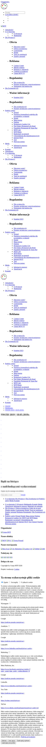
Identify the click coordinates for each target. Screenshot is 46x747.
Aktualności (9, 30)
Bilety (7, 514)
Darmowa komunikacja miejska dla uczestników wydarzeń (26, 115)
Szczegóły (14, 582)
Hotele (16, 52)
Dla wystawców (19, 82)
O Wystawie (18, 34)
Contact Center (19, 66)
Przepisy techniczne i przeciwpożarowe (27, 84)
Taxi (15, 140)
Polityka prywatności (28, 737)
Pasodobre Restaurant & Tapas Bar (25, 128)
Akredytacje (18, 147)
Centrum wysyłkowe (21, 71)
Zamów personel (19, 56)
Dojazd (16, 112)
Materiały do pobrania (35, 506)
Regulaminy (27, 512)
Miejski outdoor (19, 67)
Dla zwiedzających (20, 107)
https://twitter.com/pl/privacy (10, 700)
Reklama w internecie (21, 69)
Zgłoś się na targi (35, 508)
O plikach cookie (27, 582)
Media (7, 144)
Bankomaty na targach (21, 134)
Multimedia (17, 36)
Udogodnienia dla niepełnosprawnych (26, 136)
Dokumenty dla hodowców (23, 86)
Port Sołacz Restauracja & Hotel (25, 126)
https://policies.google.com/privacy (12, 622)
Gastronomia (18, 51)
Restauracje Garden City (22, 124)
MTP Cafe (17, 130)
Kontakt (8, 149)
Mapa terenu (18, 120)
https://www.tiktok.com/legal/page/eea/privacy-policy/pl (20, 708)
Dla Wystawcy (10, 37)
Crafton (16, 569)
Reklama (20, 512)
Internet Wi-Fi (18, 138)
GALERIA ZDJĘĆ (11, 15)
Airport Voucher (37, 522)
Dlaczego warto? (19, 47)
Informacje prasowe (20, 145)
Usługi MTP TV (19, 73)
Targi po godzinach (20, 54)
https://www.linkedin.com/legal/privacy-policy (16, 648)
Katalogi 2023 (18, 97)
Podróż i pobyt (10, 110)
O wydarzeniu (10, 32)
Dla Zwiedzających (11, 88)
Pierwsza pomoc (19, 142)
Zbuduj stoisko (10, 510)
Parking (16, 122)
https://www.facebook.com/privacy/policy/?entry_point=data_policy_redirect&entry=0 (15, 670)
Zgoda (6, 582)
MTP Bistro (18, 132)
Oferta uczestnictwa (20, 49)
